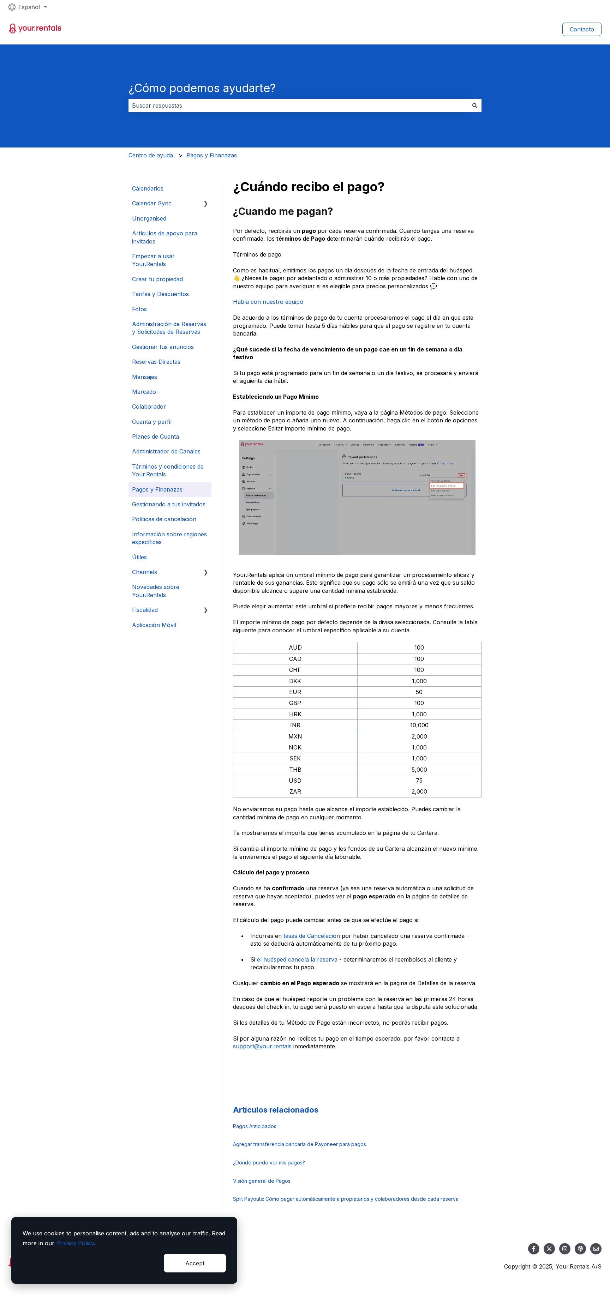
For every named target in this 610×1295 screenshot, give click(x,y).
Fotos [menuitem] (139, 309)
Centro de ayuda (150, 155)
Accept (194, 1263)
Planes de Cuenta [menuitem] (155, 436)
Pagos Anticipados (254, 1126)
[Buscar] (475, 105)
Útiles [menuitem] (139, 557)
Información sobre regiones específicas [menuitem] (169, 538)
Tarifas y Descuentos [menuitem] (160, 293)
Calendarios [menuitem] (147, 188)
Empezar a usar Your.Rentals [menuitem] (153, 260)
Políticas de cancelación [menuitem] (164, 519)
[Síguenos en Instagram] (564, 1248)
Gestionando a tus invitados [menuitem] (168, 504)
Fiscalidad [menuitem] (145, 609)
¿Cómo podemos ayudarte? (202, 88)
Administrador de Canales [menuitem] (166, 451)
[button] (205, 204)
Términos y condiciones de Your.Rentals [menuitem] (168, 470)
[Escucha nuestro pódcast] (580, 1248)
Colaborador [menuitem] (149, 406)
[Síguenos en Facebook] (533, 1248)
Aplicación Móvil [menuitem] (154, 624)
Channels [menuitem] (144, 572)
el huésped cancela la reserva (298, 959)
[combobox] (298, 105)
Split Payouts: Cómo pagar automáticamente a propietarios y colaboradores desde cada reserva (346, 1199)
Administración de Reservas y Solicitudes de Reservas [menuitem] (169, 327)
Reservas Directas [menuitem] (156, 361)
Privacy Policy (75, 1243)
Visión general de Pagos (262, 1181)
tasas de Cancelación (311, 935)
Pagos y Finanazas (211, 155)
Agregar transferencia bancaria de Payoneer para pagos (299, 1144)
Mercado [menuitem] (144, 391)
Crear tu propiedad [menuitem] (157, 279)
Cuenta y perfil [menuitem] (152, 421)
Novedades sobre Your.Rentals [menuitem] (155, 590)
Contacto (582, 29)
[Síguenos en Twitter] (549, 1248)
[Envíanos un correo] (596, 1248)
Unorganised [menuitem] (149, 218)
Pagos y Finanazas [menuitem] (157, 489)
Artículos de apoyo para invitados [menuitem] (164, 237)
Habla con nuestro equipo (268, 301)
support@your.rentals (262, 1046)
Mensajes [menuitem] (144, 376)
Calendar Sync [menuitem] (152, 203)
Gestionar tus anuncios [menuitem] (163, 346)
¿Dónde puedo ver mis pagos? (269, 1163)
